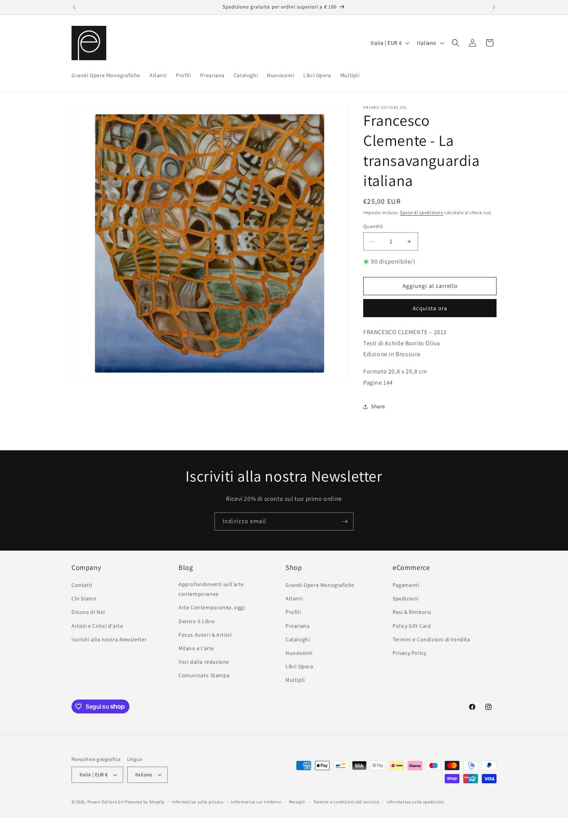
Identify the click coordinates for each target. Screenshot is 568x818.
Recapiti (297, 801)
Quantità (373, 226)
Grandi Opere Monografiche (320, 584)
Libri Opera (299, 666)
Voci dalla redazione (204, 661)
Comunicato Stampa (204, 675)
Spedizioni (405, 598)
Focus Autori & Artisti (205, 634)
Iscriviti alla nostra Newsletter (109, 639)
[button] (455, 42)
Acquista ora (430, 308)
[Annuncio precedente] (74, 7)
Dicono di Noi (88, 611)
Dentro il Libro (197, 621)
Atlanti (294, 598)
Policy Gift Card (412, 625)
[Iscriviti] (344, 521)
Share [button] (378, 406)
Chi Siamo (83, 598)
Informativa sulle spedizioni (415, 801)
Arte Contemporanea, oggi (212, 607)
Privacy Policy (409, 652)
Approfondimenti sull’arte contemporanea (211, 589)
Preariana (298, 625)
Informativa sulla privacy (198, 801)
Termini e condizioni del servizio (346, 801)
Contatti (81, 584)
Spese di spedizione (421, 212)
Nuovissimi (299, 652)
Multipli (295, 679)
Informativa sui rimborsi (256, 801)
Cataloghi (298, 639)
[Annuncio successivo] (493, 7)
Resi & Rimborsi (412, 611)
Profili (293, 611)
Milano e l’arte (196, 648)
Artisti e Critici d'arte (97, 625)
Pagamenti (406, 584)
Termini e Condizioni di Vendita (431, 639)
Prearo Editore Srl (105, 801)
